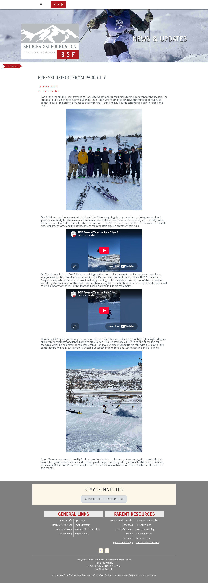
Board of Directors (62, 524)
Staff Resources (63, 529)
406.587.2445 (106, 568)
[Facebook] (107, 550)
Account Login (143, 537)
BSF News (12, 66)
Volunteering (65, 533)
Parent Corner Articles (147, 542)
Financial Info (65, 520)
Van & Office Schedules (87, 529)
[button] (41, 4)
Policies (144, 533)
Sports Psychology (123, 542)
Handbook (127, 524)
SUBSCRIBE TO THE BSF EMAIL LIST (104, 498)
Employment (81, 533)
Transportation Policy (147, 520)
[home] (58, 4)
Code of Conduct (124, 529)
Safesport (127, 537)
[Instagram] (101, 550)
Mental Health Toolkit (121, 520)
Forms (129, 533)
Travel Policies (143, 524)
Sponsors (80, 520)
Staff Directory (82, 524)
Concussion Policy (145, 529)
